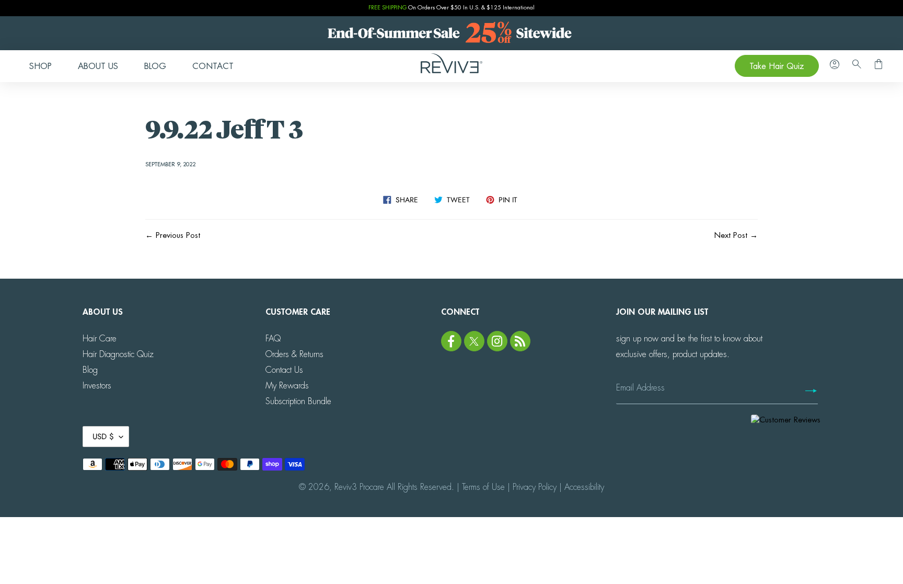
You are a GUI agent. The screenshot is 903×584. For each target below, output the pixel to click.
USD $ (103, 436)
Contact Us (284, 370)
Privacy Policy (535, 487)
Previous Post (178, 235)
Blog (90, 370)
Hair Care (100, 339)
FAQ (273, 339)
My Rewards (287, 386)
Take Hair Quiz (776, 66)
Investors (97, 386)
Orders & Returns (294, 354)
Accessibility (584, 487)
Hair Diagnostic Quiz (118, 354)
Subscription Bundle (298, 401)
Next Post (730, 235)
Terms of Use (483, 487)
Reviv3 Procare (359, 487)
